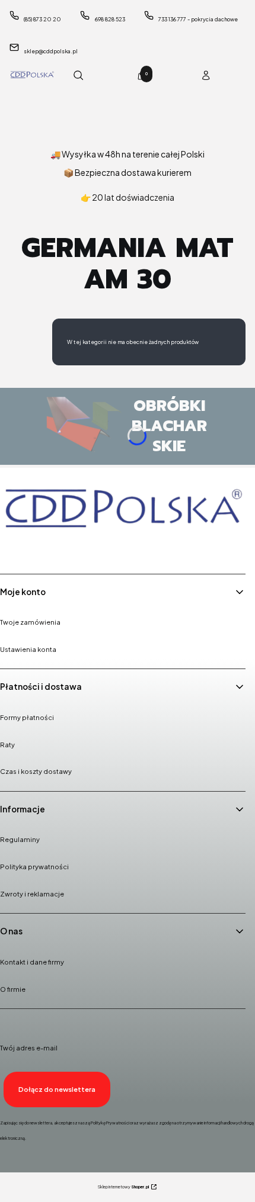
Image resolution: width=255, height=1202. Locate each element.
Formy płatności (27, 717)
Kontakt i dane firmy (32, 962)
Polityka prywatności (34, 866)
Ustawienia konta (28, 649)
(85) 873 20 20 (42, 19)
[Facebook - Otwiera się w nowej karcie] (12, 548)
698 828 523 (110, 19)
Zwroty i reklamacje (32, 894)
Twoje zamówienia (30, 622)
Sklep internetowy (123, 1187)
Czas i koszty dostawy (36, 771)
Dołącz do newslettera (56, 1089)
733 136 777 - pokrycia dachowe (198, 19)
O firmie (13, 989)
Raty (7, 744)
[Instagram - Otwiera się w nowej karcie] (42, 548)
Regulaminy (20, 839)
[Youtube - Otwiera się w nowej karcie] (72, 548)
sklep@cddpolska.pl (51, 51)
